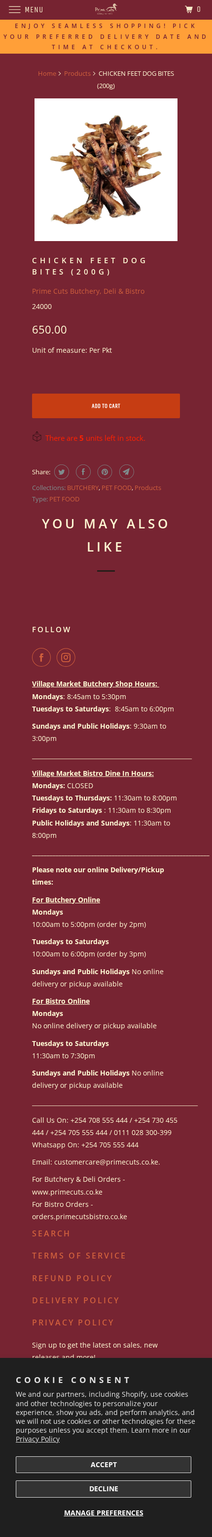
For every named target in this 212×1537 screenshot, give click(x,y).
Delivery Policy (76, 1300)
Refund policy (72, 1278)
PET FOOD (117, 487)
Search (51, 1233)
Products (77, 73)
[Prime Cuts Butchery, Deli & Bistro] (106, 9)
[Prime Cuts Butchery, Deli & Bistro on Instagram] (68, 657)
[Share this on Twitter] (60, 471)
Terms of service (79, 1255)
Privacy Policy (38, 1439)
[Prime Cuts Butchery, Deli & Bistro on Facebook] (43, 657)
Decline (103, 1488)
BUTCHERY (83, 487)
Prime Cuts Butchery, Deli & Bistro (88, 291)
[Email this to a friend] (125, 471)
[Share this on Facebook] (82, 471)
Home (47, 73)
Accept (104, 1464)
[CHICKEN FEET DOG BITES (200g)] (106, 169)
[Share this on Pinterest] (103, 471)
